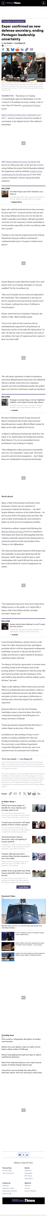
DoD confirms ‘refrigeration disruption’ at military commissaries (21, 1040)
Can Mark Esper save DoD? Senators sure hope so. (26, 192)
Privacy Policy (7, 1170)
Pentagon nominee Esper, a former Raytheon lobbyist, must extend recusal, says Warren (27, 401)
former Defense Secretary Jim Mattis (21, 162)
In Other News (8, 801)
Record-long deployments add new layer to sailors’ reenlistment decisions (21, 1055)
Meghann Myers (17, 202)
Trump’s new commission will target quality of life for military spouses (16, 823)
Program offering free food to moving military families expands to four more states (16, 856)
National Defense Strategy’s (13, 531)
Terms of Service (8, 1173)
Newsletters (28, 1173)
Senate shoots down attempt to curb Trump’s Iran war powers (27, 625)
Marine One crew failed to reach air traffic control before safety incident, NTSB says (21, 1048)
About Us (28, 1185)
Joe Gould (7, 43)
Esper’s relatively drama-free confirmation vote (21, 115)
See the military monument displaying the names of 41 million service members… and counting (29, 944)
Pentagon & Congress (13, 21)
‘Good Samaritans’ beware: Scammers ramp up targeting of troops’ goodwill (14, 839)
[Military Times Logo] (13, 3)
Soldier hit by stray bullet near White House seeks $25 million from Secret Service (16, 873)
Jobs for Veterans (30, 1191)
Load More (23, 887)
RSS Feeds (28, 1176)
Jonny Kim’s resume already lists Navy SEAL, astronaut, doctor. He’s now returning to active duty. (22, 1071)
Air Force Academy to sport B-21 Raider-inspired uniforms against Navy (29, 933)
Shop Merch (29, 1178)
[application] (23, 911)
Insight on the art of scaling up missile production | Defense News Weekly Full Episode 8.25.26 (30, 954)
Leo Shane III (20, 43)
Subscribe (28, 1170)
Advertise (5, 1185)
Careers (27, 1188)
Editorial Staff (6, 1193)
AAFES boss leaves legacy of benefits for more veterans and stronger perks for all (14, 807)
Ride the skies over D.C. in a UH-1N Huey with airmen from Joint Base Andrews (22, 927)
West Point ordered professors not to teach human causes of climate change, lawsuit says (21, 1063)
